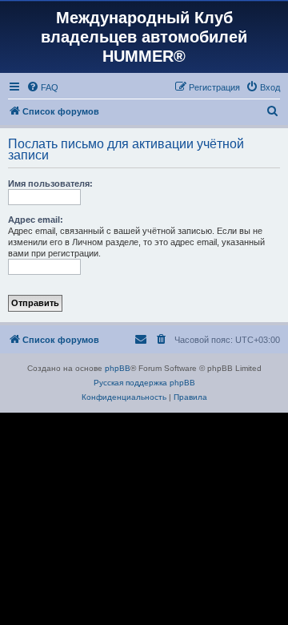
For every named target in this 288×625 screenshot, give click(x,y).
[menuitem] (42, 87)
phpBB (117, 368)
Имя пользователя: (50, 183)
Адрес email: (35, 219)
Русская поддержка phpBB (144, 382)
